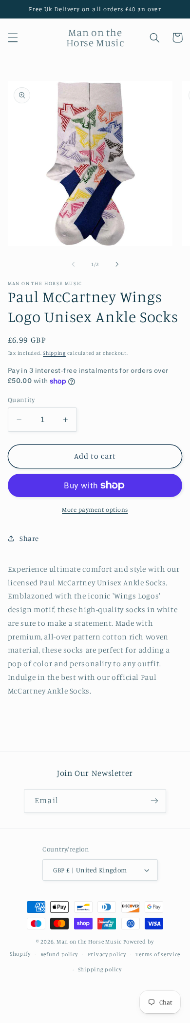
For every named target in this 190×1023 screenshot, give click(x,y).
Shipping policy (100, 969)
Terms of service (157, 954)
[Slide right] (117, 264)
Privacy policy (107, 954)
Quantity (21, 400)
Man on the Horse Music (90, 941)
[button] (12, 37)
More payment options (95, 509)
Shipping (54, 353)
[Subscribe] (154, 801)
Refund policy (59, 954)
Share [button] (29, 538)
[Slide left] (73, 264)
